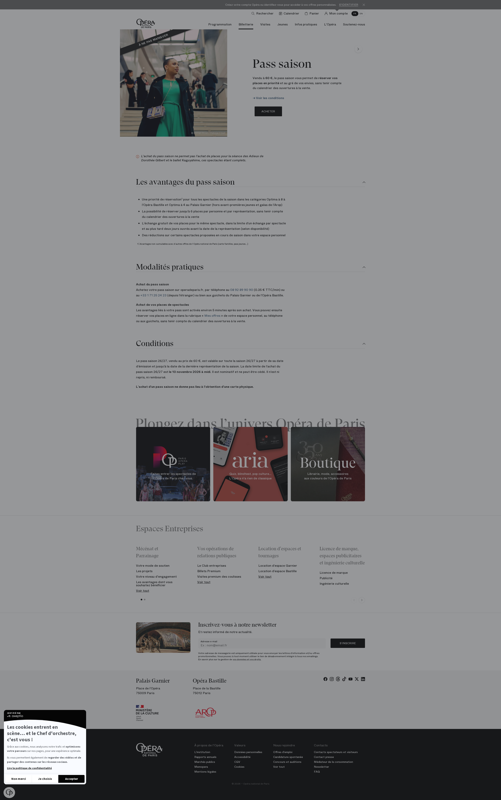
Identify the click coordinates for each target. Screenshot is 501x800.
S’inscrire (348, 643)
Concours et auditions (287, 762)
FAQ (317, 772)
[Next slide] (362, 600)
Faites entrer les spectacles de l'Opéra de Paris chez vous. (173, 476)
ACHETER (268, 111)
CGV (237, 762)
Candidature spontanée (288, 757)
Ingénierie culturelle (334, 583)
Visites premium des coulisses (219, 576)
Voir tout (142, 590)
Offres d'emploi (282, 752)
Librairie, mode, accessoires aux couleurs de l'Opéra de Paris (327, 476)
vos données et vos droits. (247, 659)
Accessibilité (242, 757)
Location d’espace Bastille (277, 571)
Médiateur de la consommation (333, 762)
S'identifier (348, 4)
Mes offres (212, 315)
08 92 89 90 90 (241, 290)
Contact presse (324, 757)
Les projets (144, 571)
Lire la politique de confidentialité (29, 768)
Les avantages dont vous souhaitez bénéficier (154, 583)
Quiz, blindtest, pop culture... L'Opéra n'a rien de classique (250, 476)
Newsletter (321, 767)
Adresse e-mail (209, 641)
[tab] (250, 182)
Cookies (239, 767)
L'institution (202, 752)
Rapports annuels (205, 757)
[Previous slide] (354, 600)
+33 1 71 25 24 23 (153, 295)
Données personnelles (248, 752)
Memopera (201, 767)
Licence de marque (334, 572)
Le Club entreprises (211, 565)
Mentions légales (205, 772)
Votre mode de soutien (152, 565)
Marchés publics (204, 762)
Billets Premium (209, 571)
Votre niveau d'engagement (156, 576)
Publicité (326, 578)
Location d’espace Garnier (277, 565)
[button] (9, 792)
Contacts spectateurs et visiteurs (336, 752)
